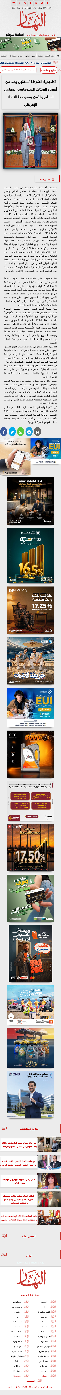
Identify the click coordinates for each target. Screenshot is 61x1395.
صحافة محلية (17, 1351)
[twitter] (41, 3)
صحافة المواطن (17, 1331)
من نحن (44, 1375)
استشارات (44, 1341)
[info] (19, 3)
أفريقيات (43, 1366)
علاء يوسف (45, 179)
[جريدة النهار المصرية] (30, 44)
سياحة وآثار (17, 1371)
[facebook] (47, 3)
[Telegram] (29, 431)
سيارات (17, 1366)
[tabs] (13, 3)
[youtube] (36, 3)
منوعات (17, 1326)
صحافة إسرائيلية (17, 1356)
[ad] (30, 501)
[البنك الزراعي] (45, 451)
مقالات (44, 1326)
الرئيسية (44, 1302)
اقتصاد (4, 55)
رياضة (40, 55)
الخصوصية (30, 1381)
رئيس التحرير (44, 1351)
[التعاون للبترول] (30, 754)
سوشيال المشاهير (44, 1346)
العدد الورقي (44, 1361)
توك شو (17, 1346)
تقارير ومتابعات (16, 55)
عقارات (44, 1371)
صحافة (44, 1331)
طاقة (17, 1361)
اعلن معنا (17, 1375)
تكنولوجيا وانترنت (44, 1336)
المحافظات (17, 1321)
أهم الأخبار (49, 55)
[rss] (30, 3)
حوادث (44, 1316)
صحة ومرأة (17, 1341)
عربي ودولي (30, 55)
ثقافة (44, 1321)
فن (17, 1316)
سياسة (17, 1336)
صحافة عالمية (43, 1356)
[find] (24, 3)
